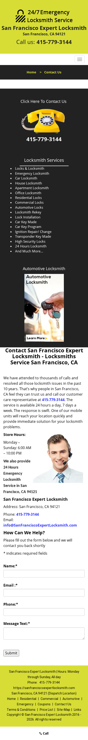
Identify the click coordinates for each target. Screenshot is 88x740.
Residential (28, 699)
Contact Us (63, 704)
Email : (10, 585)
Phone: (10, 604)
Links (77, 709)
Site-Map (63, 709)
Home (31, 72)
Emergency (25, 704)
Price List (46, 709)
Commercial (49, 699)
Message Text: (16, 623)
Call (45, 733)
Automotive (71, 699)
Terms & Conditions (21, 709)
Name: (10, 565)
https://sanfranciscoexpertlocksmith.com (44, 688)
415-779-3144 (54, 42)
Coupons (44, 704)
